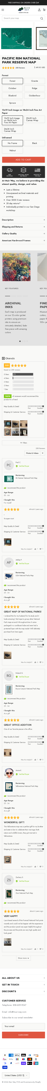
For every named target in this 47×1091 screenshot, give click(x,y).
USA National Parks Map (24, 575)
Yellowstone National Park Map (27, 786)
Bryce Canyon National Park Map (28, 688)
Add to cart (23, 159)
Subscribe (23, 1035)
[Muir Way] (23, 10)
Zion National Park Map (24, 893)
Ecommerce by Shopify (32, 1082)
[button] (13, 68)
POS (18, 1082)
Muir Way (12, 1082)
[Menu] (3, 10)
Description (7, 219)
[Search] (42, 18)
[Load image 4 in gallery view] (16, 38)
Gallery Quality (9, 233)
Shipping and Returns (12, 226)
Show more (22, 958)
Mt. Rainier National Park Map (26, 478)
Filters (24, 443)
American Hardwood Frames (16, 240)
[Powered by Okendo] (8, 358)
